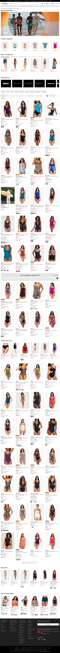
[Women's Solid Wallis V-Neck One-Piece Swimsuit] (52, 541)
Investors (29, 627)
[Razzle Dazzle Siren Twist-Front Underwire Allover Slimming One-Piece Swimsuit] (22, 253)
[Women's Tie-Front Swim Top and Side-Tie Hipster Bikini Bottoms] (15, 63)
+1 (23, 445)
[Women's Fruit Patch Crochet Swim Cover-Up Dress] (15, 348)
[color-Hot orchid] (34, 614)
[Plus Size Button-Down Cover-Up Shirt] (35, 63)
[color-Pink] (34, 183)
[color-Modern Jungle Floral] (34, 501)
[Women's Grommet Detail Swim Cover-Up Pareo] (5, 63)
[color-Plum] (18, 559)
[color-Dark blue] (3, 270)
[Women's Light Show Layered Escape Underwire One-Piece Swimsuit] (8, 427)
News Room (29, 633)
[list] (30, 24)
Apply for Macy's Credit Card (14, 622)
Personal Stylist (21, 632)
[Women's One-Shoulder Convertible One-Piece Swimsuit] (37, 319)
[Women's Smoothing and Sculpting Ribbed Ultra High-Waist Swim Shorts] (44, 601)
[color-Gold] (1, 530)
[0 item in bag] (58, 4)
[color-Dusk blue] (41, 614)
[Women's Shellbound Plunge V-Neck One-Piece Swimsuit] (52, 400)
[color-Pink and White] (21, 389)
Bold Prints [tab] (35, 56)
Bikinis (12, 91)
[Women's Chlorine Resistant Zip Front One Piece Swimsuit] (52, 109)
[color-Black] (3, 126)
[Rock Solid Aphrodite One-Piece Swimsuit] (37, 137)
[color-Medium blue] (32, 183)
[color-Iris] (44, 614)
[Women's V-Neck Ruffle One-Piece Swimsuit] (35, 348)
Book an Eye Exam (21, 639)
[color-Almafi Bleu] (21, 445)
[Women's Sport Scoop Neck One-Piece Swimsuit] (52, 166)
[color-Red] (4, 270)
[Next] (58, 64)
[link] (5, 71)
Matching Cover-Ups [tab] (14, 56)
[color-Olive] (21, 586)
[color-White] (6, 270)
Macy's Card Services (13, 629)
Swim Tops (32, 91)
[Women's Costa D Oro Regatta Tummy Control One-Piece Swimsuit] (8, 166)
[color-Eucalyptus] (32, 614)
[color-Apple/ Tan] (21, 359)
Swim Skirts (44, 91)
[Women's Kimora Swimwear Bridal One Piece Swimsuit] (52, 427)
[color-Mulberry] (1, 126)
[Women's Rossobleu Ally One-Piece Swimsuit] (37, 541)
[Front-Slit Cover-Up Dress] (44, 575)
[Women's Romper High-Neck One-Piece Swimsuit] (22, 290)
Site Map (29, 635)
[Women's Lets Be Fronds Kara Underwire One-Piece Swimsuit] (8, 137)
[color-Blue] (3, 501)
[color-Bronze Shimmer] (6, 242)
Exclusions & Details (43, 633)
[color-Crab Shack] (16, 559)
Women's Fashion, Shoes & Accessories (8, 8)
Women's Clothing (16, 8)
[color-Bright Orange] (11, 614)
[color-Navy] (3, 242)
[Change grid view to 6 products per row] (48, 95)
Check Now (48, 633)
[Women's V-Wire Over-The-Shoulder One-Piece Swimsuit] (22, 137)
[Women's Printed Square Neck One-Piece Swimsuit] (22, 456)
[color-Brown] (31, 183)
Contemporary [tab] (40, 56)
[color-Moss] (4, 242)
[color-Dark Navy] (31, 501)
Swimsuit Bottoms (38, 91)
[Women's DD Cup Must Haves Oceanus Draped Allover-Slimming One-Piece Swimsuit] (22, 195)
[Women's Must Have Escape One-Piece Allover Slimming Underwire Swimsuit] (8, 290)
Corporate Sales (30, 624)
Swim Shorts (27, 91)
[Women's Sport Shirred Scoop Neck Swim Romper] (35, 575)
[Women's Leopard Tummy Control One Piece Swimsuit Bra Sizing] (22, 484)
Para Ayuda (2, 627)
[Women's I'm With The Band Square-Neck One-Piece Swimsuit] (22, 427)
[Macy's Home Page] (4, 4)
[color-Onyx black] (35, 614)
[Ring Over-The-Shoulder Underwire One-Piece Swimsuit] (37, 484)
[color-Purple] (7, 530)
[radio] (1, 127)
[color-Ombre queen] (31, 213)
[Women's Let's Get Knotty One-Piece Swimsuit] (22, 541)
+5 (17, 614)
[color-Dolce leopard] (14, 614)
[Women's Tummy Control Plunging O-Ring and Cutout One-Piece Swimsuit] (22, 371)
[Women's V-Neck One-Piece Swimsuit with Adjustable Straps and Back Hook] (8, 253)
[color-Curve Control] (46, 183)
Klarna (2, 624)
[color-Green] (3, 530)
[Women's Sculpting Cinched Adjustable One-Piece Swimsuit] (54, 601)
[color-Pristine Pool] (16, 184)
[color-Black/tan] (22, 359)
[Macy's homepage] (1, 8)
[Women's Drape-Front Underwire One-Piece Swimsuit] (22, 400)
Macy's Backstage (21, 627)
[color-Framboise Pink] (46, 241)
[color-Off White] (7, 242)
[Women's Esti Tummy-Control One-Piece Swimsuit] (37, 371)
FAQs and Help (3, 622)
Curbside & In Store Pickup (22, 622)
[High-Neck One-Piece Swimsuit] (37, 400)
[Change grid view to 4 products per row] (47, 96)
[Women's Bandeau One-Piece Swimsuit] (37, 512)
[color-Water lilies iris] (55, 613)
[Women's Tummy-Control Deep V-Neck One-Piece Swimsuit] (22, 224)
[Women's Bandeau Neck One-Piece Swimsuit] (22, 166)
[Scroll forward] (57, 278)
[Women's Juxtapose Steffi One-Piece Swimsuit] (22, 109)
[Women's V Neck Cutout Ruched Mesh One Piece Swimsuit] (8, 456)
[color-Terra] (16, 271)
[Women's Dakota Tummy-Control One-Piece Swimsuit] (8, 371)
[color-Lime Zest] (22, 445)
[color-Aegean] (46, 155)
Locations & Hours (21, 624)
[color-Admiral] (6, 613)
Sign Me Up (48, 624)
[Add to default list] (8, 59)
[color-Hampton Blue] (4, 613)
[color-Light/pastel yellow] (37, 308)
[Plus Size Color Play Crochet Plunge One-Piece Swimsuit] (25, 348)
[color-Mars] (18, 126)
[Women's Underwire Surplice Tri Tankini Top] (44, 63)
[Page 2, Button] (37, 562)
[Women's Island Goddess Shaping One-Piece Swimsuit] (52, 484)
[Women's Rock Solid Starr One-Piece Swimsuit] (52, 290)
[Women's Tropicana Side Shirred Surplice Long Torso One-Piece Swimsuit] (52, 456)
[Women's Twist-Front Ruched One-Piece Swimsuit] (37, 253)
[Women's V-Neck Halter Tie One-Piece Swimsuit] (8, 484)
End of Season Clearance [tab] (5, 56)
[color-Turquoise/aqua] (1, 270)
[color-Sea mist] (32, 213)
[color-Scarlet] (37, 614)
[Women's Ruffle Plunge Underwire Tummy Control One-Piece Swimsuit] (8, 224)
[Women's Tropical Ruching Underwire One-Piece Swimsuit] (37, 166)
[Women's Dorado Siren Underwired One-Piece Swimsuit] (52, 319)
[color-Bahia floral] (31, 614)
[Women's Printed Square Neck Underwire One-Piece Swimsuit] (22, 512)
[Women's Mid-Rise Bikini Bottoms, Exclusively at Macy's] (5, 348)
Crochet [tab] (30, 56)
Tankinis (8, 91)
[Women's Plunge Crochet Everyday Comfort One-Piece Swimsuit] (37, 224)
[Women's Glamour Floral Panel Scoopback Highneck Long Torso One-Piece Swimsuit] (37, 195)
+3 (23, 389)
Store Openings (21, 637)
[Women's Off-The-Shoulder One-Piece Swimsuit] (54, 63)
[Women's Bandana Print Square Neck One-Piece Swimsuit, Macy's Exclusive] (25, 575)
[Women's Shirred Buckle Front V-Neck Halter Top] (5, 601)
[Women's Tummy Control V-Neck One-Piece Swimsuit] (37, 456)
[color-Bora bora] (35, 213)
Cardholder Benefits (12, 624)
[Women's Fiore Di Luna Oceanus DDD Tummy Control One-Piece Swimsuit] (22, 319)
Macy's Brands (21, 629)
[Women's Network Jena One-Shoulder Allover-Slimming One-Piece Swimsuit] (8, 319)
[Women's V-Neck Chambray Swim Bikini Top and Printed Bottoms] (25, 63)
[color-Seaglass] (46, 270)
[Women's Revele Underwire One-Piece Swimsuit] (8, 109)
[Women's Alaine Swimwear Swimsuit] (52, 371)
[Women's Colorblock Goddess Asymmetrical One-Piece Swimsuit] (37, 109)
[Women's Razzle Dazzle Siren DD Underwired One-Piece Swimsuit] (52, 224)
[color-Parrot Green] (18, 184)
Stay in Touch (21, 634)
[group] (30, 24)
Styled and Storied (30, 638)
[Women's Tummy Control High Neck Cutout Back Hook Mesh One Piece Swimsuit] (8, 512)
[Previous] (16, 108)
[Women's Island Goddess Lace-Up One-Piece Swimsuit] (37, 427)
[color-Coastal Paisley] (35, 501)
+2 (38, 308)
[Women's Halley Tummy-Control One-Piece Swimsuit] (52, 195)
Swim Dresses (22, 91)
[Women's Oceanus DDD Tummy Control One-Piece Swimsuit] (52, 137)
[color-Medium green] (19, 389)
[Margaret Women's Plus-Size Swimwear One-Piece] (8, 541)
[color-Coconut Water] (16, 445)
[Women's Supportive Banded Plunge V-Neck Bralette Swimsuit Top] (35, 601)
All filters (56, 275)
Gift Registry (20, 642)
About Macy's (30, 622)
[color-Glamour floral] (34, 213)
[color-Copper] (3, 336)
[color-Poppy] (49, 155)
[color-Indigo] (32, 416)
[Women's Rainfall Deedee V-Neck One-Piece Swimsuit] (8, 400)
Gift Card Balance (12, 627)
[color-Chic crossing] (13, 614)
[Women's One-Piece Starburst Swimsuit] (25, 601)
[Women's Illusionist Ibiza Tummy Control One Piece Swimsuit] (52, 512)
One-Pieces (3, 91)
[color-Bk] (32, 241)
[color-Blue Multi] (47, 183)
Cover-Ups (16, 91)
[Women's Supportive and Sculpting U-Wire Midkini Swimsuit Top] (15, 601)
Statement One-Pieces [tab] (23, 56)
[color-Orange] (34, 308)
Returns (2, 629)
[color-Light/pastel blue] (32, 308)
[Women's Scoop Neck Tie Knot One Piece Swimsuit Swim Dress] (37, 290)
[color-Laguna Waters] (47, 270)
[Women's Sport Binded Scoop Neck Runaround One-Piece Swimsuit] (52, 253)
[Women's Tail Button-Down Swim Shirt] (44, 348)
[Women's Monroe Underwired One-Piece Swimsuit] (54, 348)
